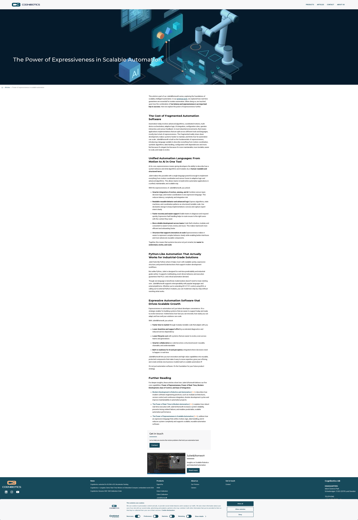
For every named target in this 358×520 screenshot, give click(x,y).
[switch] (155, 516)
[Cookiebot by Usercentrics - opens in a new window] (114, 516)
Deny (240, 514)
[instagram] (12, 493)
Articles (320, 4)
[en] (2, 87)
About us (341, 4)
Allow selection (240, 509)
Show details (199, 516)
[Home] (26, 4)
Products (310, 4)
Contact (330, 4)
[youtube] (17, 493)
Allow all (240, 503)
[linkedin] (6, 493)
